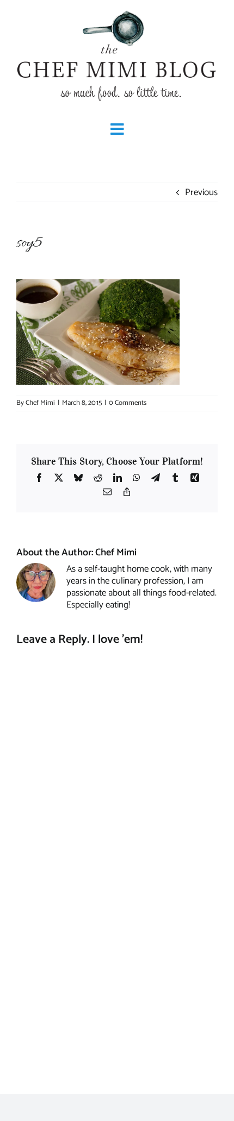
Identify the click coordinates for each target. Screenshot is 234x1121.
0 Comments (127, 403)
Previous (201, 192)
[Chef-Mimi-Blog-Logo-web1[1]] (117, 10)
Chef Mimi (40, 403)
